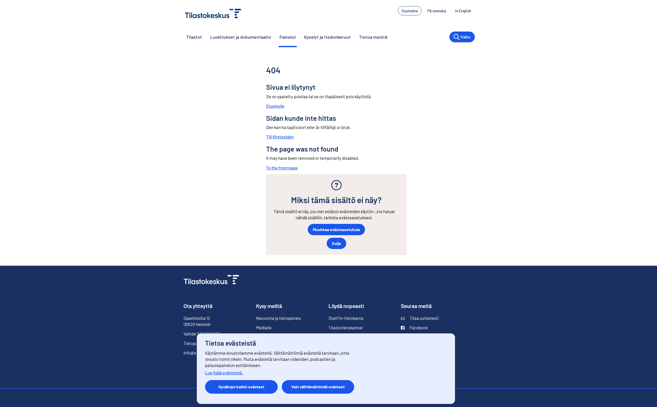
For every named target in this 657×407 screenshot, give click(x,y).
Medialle (264, 327)
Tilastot (194, 37)
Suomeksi (410, 10)
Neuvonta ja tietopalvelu (278, 318)
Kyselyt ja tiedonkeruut (327, 37)
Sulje (336, 243)
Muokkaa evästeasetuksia (336, 229)
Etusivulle (275, 105)
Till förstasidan (280, 136)
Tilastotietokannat (345, 327)
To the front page (282, 167)
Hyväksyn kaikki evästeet (241, 386)
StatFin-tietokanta (345, 318)
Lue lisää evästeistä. (224, 372)
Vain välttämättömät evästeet (318, 386)
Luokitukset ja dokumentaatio (240, 37)
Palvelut (287, 37)
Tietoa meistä (373, 37)
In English (465, 10)
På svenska (438, 10)
